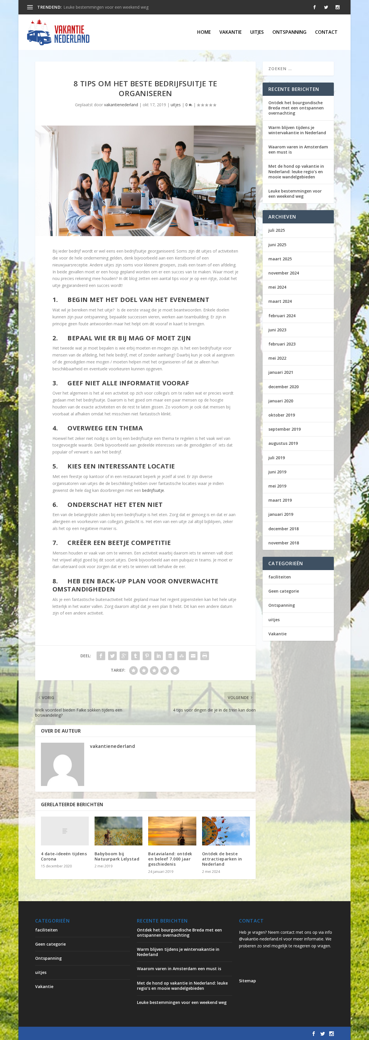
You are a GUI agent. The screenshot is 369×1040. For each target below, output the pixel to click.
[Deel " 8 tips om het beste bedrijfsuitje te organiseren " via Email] (193, 656)
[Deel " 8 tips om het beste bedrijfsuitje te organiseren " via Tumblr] (135, 656)
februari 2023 (281, 344)
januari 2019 (280, 514)
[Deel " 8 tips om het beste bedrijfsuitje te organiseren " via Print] (204, 656)
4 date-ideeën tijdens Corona (64, 856)
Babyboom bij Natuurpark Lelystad (117, 856)
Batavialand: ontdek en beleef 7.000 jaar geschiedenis (170, 859)
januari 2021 (280, 372)
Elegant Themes (83, 1033)
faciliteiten (279, 577)
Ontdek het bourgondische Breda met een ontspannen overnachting (296, 108)
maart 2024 (280, 301)
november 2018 (283, 543)
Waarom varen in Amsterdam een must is (298, 149)
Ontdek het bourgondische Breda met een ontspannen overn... (121, 7)
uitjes (257, 32)
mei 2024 (277, 287)
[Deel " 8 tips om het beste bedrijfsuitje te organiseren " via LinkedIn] (158, 656)
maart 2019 (280, 500)
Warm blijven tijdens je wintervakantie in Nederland (297, 130)
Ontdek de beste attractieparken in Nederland (222, 859)
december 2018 (283, 528)
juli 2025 (276, 230)
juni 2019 (277, 472)
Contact (326, 32)
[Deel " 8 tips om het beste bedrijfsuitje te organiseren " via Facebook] (101, 656)
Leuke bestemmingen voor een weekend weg (295, 193)
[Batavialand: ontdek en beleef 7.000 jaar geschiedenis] (172, 831)
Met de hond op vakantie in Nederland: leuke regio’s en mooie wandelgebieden (296, 171)
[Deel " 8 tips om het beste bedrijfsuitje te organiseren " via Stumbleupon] (181, 656)
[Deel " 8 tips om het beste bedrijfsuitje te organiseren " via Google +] (124, 656)
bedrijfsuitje (153, 490)
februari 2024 (281, 315)
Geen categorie (283, 591)
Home (204, 32)
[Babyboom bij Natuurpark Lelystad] (118, 831)
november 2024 (283, 273)
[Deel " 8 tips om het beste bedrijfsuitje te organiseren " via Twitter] (112, 656)
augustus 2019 (283, 443)
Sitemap (247, 980)
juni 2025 (277, 244)
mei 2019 (277, 486)
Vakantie (230, 32)
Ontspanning (289, 32)
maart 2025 (280, 259)
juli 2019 (276, 457)
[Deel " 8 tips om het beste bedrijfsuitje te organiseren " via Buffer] (170, 656)
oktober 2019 (281, 415)
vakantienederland (121, 104)
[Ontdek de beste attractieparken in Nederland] (226, 831)
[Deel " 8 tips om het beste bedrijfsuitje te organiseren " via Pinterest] (147, 656)
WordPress (158, 1033)
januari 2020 (280, 401)
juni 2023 (277, 330)
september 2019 (284, 429)
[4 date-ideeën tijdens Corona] (65, 831)
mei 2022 (277, 358)
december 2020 (283, 386)
